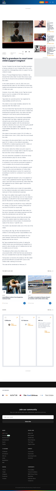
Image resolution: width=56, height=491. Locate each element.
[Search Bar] (50, 2)
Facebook (4, 476)
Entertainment (5, 439)
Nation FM (30, 433)
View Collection (13, 325)
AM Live (40, 320)
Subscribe (28, 421)
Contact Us (30, 480)
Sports (3, 442)
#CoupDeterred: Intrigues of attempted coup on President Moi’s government (51, 50)
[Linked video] (40, 23)
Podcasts (5, 435)
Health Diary (31, 437)
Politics (4, 444)
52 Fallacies (24, 320)
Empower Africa (32, 478)
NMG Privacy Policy (32, 474)
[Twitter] (26, 52)
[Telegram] (29, 52)
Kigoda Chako (31, 444)
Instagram (4, 474)
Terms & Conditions (32, 472)
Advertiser (30, 458)
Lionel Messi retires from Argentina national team (12, 297)
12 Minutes (8, 320)
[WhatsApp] (23, 54)
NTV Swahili (31, 435)
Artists (3, 458)
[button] (52, 2)
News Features (51, 46)
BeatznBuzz (5, 460)
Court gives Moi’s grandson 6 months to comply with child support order (50, 26)
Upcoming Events (32, 456)
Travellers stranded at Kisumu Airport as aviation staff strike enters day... (39, 297)
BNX (3, 462)
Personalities (31, 469)
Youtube (4, 478)
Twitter (4, 472)
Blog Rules (30, 476)
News (20, 53)
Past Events (31, 453)
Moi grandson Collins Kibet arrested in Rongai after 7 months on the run (50, 38)
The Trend (30, 442)
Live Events (30, 451)
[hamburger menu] (53, 2)
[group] (5, 395)
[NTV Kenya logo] (4, 2)
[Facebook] (23, 52)
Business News (6, 437)
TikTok (4, 469)
